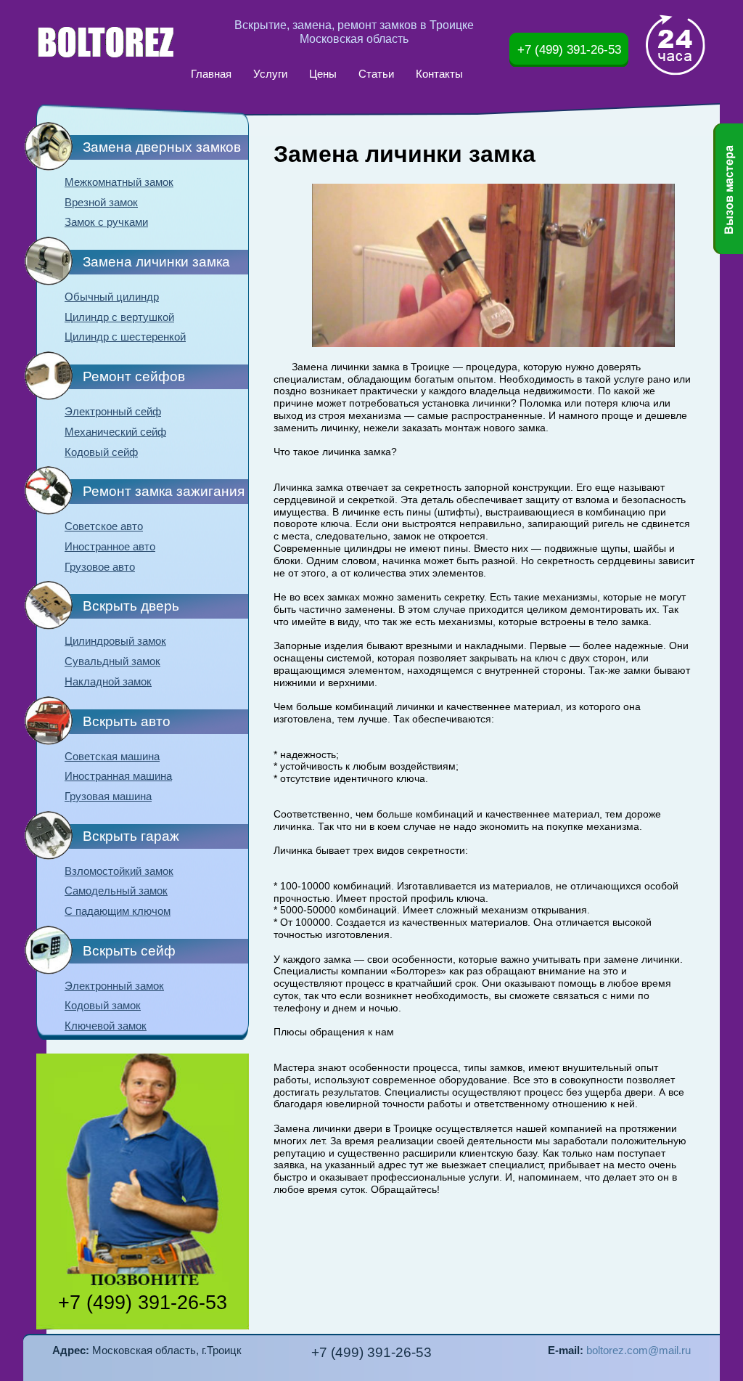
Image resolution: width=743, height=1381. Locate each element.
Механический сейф (115, 432)
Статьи (376, 74)
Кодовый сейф (101, 452)
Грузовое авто (100, 567)
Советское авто (104, 526)
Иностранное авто (110, 547)
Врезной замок (101, 202)
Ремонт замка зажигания (164, 491)
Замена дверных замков (162, 147)
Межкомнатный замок (119, 182)
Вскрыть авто (127, 721)
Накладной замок (108, 682)
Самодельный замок (116, 891)
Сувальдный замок (112, 661)
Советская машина (112, 756)
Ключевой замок (106, 1026)
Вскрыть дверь (131, 606)
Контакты (439, 74)
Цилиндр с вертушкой (119, 317)
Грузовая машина (108, 796)
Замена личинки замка (156, 261)
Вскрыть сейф (129, 950)
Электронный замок (114, 986)
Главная (211, 74)
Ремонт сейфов (134, 376)
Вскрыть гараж (131, 836)
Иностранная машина (118, 776)
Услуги (270, 74)
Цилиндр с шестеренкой (125, 337)
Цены (323, 74)
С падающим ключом (118, 911)
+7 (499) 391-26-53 (569, 49)
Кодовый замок (103, 1005)
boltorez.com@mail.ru (638, 1350)
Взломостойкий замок (119, 871)
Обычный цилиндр (112, 297)
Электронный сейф (113, 411)
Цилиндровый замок (115, 641)
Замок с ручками (106, 222)
